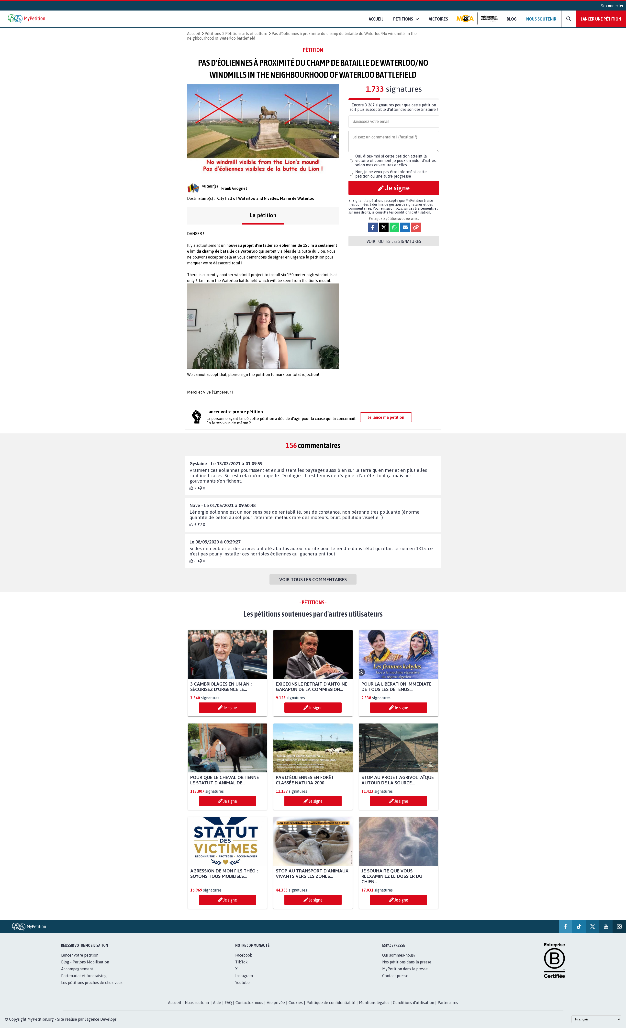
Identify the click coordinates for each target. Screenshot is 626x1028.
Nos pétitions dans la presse (406, 962)
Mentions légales (374, 1002)
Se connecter (612, 5)
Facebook (243, 955)
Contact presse (395, 975)
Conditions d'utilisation (413, 1002)
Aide (217, 1002)
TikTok (241, 962)
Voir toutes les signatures (394, 241)
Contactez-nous (249, 1002)
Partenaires (448, 1002)
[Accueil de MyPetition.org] (27, 19)
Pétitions (213, 33)
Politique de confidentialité (330, 1002)
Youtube (242, 982)
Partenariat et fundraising (84, 975)
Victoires (438, 19)
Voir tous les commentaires (313, 579)
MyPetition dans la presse (405, 969)
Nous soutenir (541, 19)
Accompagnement (77, 969)
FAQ (228, 1002)
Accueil (376, 19)
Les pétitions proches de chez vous (92, 982)
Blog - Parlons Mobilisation (85, 962)
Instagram (244, 975)
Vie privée (276, 1002)
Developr (108, 1019)
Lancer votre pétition (79, 955)
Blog (511, 19)
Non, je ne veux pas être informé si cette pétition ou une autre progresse (391, 173)
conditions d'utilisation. (412, 212)
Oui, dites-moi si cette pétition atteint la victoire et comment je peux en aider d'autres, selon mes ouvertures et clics (395, 160)
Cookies (296, 1002)
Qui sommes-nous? (398, 955)
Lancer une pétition (601, 19)
